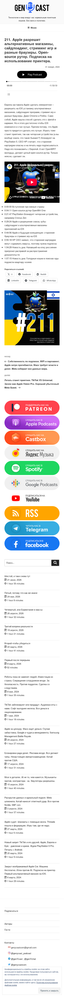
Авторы (8, 923)
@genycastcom (18, 964)
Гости (7, 929)
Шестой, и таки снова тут (17, 576)
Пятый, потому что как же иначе (20, 592)
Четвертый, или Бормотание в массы (23, 609)
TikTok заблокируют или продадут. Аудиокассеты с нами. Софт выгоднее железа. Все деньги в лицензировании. (30, 708)
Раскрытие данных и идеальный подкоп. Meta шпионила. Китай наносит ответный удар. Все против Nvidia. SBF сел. (31, 801)
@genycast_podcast (21, 953)
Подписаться (11, 910)
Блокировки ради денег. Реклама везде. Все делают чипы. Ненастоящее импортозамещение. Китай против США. (31, 756)
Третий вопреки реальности (18, 626)
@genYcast (16, 958)
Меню (34, 27)
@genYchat (30, 958)
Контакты (9, 942)
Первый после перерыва (17, 660)
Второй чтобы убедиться (17, 643)
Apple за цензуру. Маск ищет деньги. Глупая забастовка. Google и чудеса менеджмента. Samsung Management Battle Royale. (31, 732)
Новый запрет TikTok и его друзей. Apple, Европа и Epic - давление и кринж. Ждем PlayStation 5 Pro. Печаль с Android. (30, 846)
